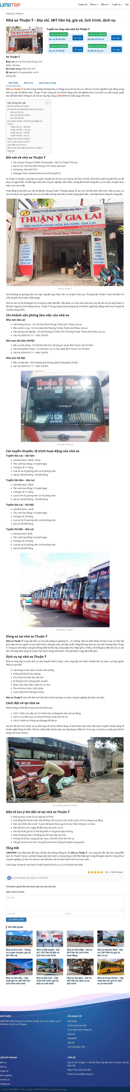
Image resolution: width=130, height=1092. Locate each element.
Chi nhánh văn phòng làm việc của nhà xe (25, 109)
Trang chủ (82, 4)
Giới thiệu (13, 83)
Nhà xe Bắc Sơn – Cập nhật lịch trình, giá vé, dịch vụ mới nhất (47, 981)
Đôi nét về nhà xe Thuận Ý (18, 106)
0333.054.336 (84, 1069)
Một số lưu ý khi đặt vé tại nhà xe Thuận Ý (25, 148)
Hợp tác (71, 1034)
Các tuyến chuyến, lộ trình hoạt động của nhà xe (24, 122)
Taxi (127, 4)
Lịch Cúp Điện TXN (76, 1046)
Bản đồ (71, 1065)
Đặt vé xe (28, 83)
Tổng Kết (11, 151)
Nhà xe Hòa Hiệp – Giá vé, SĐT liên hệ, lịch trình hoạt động (80, 952)
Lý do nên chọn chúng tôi (80, 1029)
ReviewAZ (72, 1038)
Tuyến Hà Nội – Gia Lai (19, 135)
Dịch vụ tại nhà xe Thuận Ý (18, 142)
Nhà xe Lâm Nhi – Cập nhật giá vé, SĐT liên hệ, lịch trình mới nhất (18, 981)
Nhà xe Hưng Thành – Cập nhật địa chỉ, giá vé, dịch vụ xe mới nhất (110, 981)
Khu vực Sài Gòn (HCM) (20, 115)
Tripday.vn (5, 1084)
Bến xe (104, 4)
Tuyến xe (116, 4)
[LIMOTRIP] (10, 3)
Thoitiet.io (5, 1079)
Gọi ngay (78, 38)
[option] (19, 945)
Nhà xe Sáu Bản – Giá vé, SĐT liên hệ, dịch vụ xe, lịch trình (79, 981)
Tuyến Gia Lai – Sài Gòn (20, 127)
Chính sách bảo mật (77, 1025)
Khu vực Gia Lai (16, 112)
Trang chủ (10, 13)
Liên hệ (71, 1042)
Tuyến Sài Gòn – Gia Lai (20, 130)
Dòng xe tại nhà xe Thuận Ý (19, 138)
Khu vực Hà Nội (16, 118)
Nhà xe (93, 4)
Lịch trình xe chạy (47, 83)
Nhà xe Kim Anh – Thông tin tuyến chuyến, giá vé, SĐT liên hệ (18, 952)
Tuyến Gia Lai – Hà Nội (19, 132)
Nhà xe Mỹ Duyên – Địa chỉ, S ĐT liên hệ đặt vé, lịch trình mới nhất (48, 952)
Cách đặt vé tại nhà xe (16, 145)
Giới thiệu (72, 1021)
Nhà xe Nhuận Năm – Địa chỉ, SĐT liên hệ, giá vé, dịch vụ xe (110, 952)
